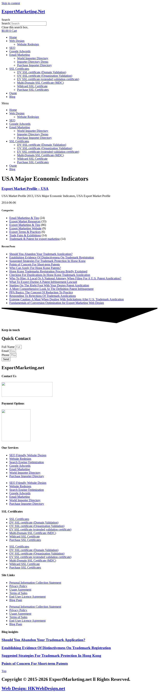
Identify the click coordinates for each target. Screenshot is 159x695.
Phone (6, 355)
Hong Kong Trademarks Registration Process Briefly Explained (48, 271)
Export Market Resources (25, 221)
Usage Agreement (20, 589)
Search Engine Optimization (26, 462)
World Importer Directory (32, 58)
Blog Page (15, 600)
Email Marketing (19, 54)
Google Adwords (19, 51)
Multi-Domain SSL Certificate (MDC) (40, 82)
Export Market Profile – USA (25, 189)
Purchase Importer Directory (34, 65)
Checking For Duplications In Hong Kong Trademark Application (49, 275)
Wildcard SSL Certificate (32, 86)
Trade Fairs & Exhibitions (25, 235)
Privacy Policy (18, 586)
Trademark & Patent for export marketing (34, 238)
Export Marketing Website (25, 228)
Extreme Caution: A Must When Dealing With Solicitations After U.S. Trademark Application (66, 299)
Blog (12, 96)
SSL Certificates (19, 68)
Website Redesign (28, 44)
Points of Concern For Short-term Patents (34, 264)
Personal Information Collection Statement (35, 582)
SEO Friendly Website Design (27, 455)
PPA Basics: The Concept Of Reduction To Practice (41, 292)
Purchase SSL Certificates (33, 89)
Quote (13, 93)
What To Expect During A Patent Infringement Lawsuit (43, 282)
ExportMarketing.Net (23, 11)
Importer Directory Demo (32, 61)
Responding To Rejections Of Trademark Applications (42, 295)
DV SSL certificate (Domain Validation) (41, 72)
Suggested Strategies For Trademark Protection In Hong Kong (47, 261)
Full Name (8, 346)
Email (6, 351)
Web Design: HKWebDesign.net (33, 688)
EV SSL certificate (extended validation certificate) (48, 79)
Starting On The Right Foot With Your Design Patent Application (49, 285)
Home (13, 37)
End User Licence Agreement (27, 596)
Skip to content (11, 3)
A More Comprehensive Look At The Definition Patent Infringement (51, 288)
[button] (79, 20)
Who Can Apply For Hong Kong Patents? (35, 268)
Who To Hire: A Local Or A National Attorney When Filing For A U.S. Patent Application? (65, 278)
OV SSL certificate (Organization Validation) (44, 75)
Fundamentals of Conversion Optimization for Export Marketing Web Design (56, 302)
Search (6, 23)
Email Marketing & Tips (24, 218)
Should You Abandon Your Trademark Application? (41, 254)
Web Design (16, 40)
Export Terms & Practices (25, 231)
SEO (12, 47)
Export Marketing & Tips (24, 224)
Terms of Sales (18, 593)
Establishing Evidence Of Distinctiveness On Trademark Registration (51, 257)
